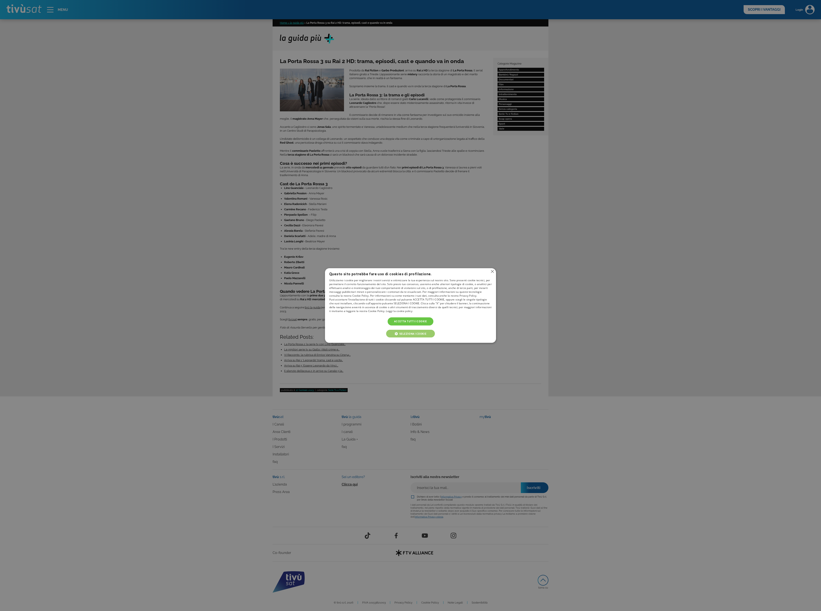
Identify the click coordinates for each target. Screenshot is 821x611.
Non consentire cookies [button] (492, 271)
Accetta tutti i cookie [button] (410, 321)
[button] (410, 333)
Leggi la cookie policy (399, 311)
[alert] (410, 305)
